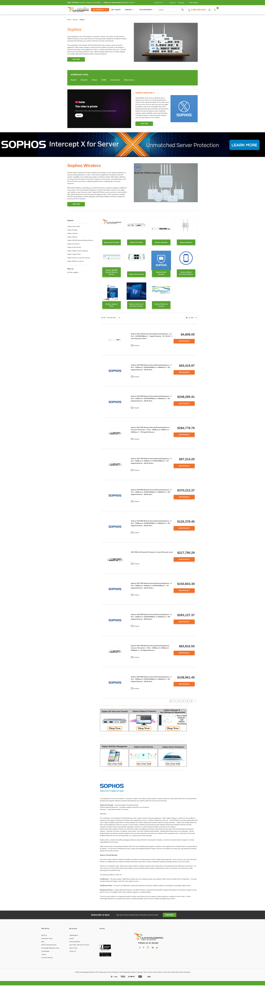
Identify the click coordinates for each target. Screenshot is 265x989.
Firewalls (73, 80)
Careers (43, 954)
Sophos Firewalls (72, 230)
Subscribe (169, 915)
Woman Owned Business (49, 945)
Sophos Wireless (72, 237)
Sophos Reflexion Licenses (75, 261)
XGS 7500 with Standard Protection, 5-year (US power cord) (152, 552)
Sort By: (103, 317)
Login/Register (73, 935)
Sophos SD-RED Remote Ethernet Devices (80, 240)
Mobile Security (129, 80)
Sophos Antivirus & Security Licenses (78, 258)
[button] (105, 937)
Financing (181, 2)
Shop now (144, 123)
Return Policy (73, 948)
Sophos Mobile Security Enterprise (77, 251)
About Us (172, 2)
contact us (157, 2)
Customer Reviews (47, 957)
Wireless (94, 80)
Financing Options (74, 941)
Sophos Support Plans (74, 254)
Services (128, 9)
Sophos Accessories (73, 244)
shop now (76, 59)
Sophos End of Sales (73, 226)
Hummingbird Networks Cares (50, 948)
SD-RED (103, 80)
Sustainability (45, 951)
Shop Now (76, 204)
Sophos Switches (72, 233)
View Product (184, 341)
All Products (98, 9)
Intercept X (84, 80)
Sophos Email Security (74, 247)
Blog (42, 941)
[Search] (183, 10)
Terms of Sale (147, 972)
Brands (71, 938)
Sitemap (139, 972)
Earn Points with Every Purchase (79, 945)
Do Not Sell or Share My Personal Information (176, 972)
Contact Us (72, 951)
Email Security (115, 80)
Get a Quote (116, 9)
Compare (136, 345)
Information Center (46, 938)
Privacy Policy (157, 972)
